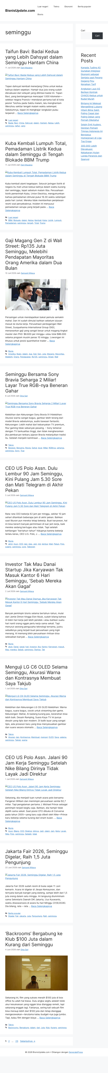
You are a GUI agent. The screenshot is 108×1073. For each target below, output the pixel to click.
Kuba (44, 220)
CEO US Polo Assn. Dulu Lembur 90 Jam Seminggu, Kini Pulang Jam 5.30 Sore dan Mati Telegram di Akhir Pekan (34, 479)
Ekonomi (69, 6)
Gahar (34, 448)
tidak (35, 834)
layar (40, 448)
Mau (7, 649)
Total (36, 223)
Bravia (28, 448)
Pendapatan (25, 357)
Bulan (19, 354)
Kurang (54, 1027)
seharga (60, 448)
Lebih (57, 123)
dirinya (36, 831)
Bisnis (40, 14)
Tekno (56, 6)
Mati (51, 544)
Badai (10, 123)
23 (17, 1041)
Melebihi (9, 357)
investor (33, 647)
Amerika (12, 354)
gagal (21, 647)
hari (27, 647)
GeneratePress (76, 1052)
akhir (10, 544)
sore (24, 547)
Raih (45, 916)
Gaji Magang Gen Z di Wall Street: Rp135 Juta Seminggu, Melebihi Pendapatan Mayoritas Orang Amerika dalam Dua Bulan (33, 254)
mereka (13, 649)
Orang (16, 357)
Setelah (28, 834)
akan (10, 647)
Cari (83, 30)
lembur (45, 544)
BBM (10, 220)
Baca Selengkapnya (28, 113)
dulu (30, 544)
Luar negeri (43, 6)
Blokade (17, 220)
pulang (8, 547)
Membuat (35, 737)
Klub (48, 1027)
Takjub (18, 740)
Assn (16, 544)
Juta (44, 354)
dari (38, 1027)
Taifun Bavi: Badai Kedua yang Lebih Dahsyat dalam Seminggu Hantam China (34, 57)
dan (25, 544)
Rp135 (34, 357)
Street (50, 357)
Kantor (44, 647)
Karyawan (52, 647)
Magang (50, 354)
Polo (62, 544)
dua (30, 354)
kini (39, 544)
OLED (51, 737)
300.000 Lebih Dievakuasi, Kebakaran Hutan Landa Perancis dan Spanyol (91, 153)
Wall (56, 357)
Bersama (20, 448)
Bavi (16, 123)
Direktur (28, 831)
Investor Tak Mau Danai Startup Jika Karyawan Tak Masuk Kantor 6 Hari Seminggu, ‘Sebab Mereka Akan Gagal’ (34, 575)
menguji (44, 737)
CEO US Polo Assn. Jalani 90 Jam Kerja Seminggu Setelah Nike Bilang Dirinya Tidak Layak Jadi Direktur (36, 766)
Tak (43, 649)
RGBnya (52, 448)
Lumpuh (58, 220)
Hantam (43, 123)
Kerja (57, 831)
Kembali (38, 220)
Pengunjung (37, 916)
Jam (35, 544)
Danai (16, 647)
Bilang (16, 831)
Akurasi (11, 737)
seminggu (9, 126)
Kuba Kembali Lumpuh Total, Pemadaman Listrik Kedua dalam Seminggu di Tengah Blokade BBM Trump (36, 151)
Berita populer (84, 6)
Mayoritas (59, 354)
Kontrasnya (25, 737)
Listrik (50, 220)
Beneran (11, 448)
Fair (16, 916)
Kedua (50, 123)
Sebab (20, 649)
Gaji (34, 354)
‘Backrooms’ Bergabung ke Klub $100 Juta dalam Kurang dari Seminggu (33, 939)
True (22, 451)
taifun (17, 126)
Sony (17, 451)
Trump (42, 223)
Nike (7, 834)
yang (23, 126)
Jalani (47, 831)
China (21, 123)
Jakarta (22, 916)
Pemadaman (10, 223)
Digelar (11, 916)
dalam (36, 123)
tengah (30, 223)
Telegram (31, 547)
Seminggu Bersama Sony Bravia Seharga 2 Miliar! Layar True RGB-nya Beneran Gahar (36, 382)
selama (63, 737)
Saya (57, 737)
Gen (39, 354)
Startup (37, 649)
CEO (21, 544)
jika (39, 647)
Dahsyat (29, 123)
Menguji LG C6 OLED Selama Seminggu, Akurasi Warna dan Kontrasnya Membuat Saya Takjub (36, 675)
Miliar (45, 448)
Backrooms (13, 1027)
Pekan (56, 544)
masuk (61, 647)
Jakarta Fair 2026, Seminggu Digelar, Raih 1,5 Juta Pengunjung (36, 856)
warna (24, 740)
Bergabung (24, 1027)
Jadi (41, 831)
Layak (63, 831)
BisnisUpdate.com (20, 10)
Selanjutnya (27, 1041)
